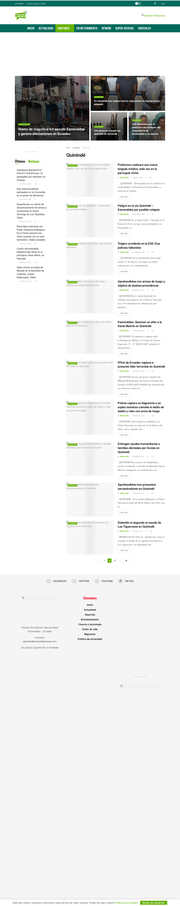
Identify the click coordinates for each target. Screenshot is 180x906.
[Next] (34, 289)
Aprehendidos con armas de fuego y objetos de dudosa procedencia (141, 283)
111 (111, 139)
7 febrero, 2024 (137, 493)
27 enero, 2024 (137, 531)
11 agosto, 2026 (25, 281)
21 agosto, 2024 (101, 109)
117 (111, 109)
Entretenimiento (86, 28)
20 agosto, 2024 (101, 139)
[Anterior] (29, 289)
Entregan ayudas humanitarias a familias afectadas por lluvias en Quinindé (139, 448)
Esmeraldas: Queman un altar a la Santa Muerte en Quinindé (140, 324)
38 (35, 199)
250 (152, 252)
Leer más (124, 197)
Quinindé (99, 97)
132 (151, 456)
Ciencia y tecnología (90, 624)
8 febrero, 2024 (137, 456)
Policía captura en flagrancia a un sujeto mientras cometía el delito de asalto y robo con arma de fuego (141, 407)
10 (126, 560)
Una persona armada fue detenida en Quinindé (107, 132)
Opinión (106, 28)
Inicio (30, 28)
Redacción (24, 139)
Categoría (76, 147)
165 (152, 371)
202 (149, 139)
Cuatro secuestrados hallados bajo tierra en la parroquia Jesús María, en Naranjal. (30, 253)
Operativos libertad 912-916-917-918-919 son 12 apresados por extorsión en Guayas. (31, 175)
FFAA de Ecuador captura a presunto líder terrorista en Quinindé (141, 364)
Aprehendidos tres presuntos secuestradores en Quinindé (137, 486)
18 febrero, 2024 (138, 371)
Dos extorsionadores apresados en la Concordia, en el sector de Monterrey (31, 192)
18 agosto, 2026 (25, 221)
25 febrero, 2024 (138, 290)
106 (152, 290)
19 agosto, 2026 (25, 199)
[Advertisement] (90, 52)
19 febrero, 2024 (138, 330)
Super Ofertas (124, 28)
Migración (90, 634)
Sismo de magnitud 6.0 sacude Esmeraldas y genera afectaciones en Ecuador (51, 131)
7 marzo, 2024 (136, 177)
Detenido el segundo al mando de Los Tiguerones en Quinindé (139, 524)
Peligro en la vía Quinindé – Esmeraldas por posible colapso (139, 207)
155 (35, 184)
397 (152, 214)
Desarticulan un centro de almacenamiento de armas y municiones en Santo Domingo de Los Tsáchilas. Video (32, 210)
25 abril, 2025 (37, 139)
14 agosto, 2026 (25, 243)
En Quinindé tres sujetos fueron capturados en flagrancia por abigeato (127, 102)
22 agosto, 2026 (25, 184)
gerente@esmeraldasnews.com (40, 641)
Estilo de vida (90, 629)
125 (151, 493)
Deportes (90, 614)
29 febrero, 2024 (138, 214)
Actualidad (46, 28)
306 (150, 531)
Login (163, 3)
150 (35, 262)
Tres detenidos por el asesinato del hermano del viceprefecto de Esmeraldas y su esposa (146, 128)
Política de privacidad (90, 639)
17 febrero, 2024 (138, 416)
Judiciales (144, 28)
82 (35, 221)
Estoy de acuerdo (154, 902)
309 (152, 330)
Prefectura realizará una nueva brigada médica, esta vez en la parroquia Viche (137, 169)
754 (46, 139)
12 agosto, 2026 (25, 262)
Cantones (63, 28)
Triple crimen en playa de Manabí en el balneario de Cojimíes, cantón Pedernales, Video (30, 272)
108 (150, 177)
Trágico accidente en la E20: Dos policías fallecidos (139, 245)
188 (152, 416)
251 (35, 243)
